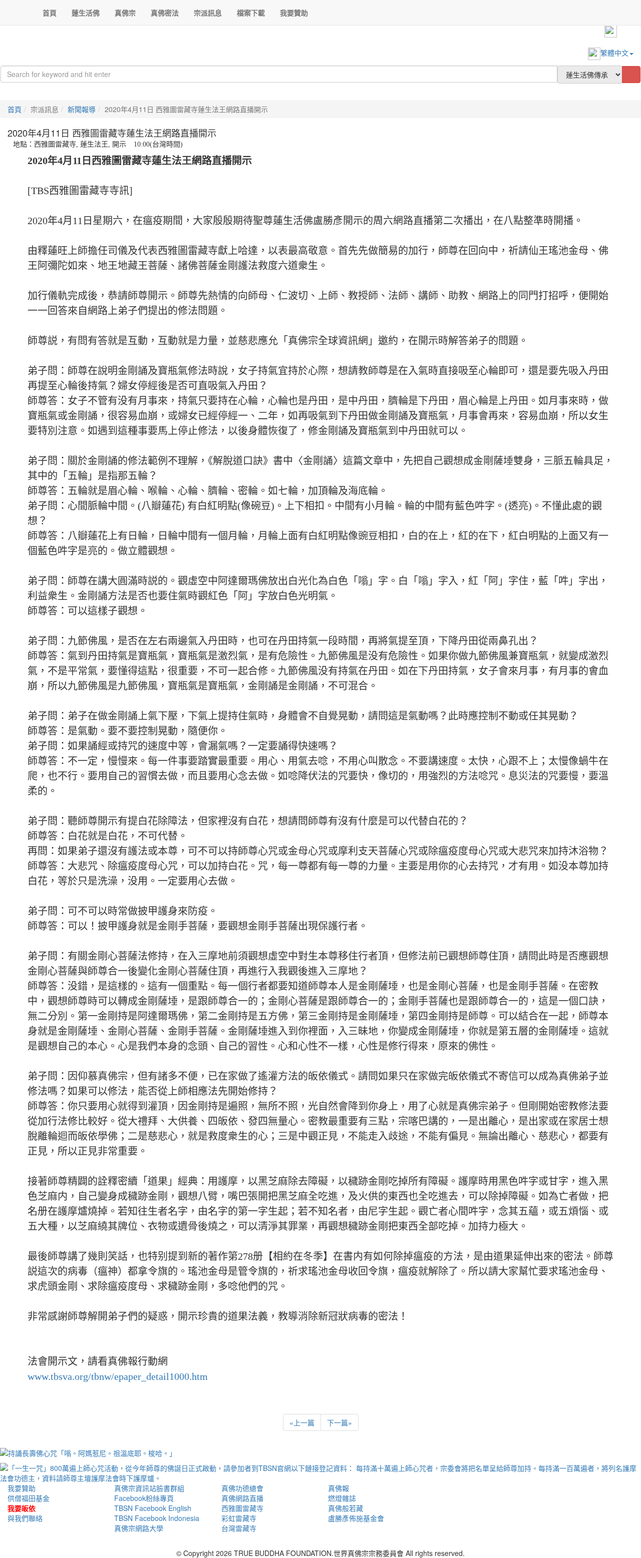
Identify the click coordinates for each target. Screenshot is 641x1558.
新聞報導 (82, 109)
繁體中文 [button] (614, 53)
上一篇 (301, 1422)
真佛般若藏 (345, 1508)
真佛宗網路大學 (138, 1528)
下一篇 (339, 1422)
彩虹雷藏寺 (238, 1518)
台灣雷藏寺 (238, 1528)
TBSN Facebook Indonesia (156, 1518)
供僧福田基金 (29, 1498)
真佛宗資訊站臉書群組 (149, 1488)
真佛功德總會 (242, 1488)
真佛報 (338, 1488)
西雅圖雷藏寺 (242, 1508)
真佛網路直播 (242, 1498)
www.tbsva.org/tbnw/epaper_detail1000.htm (118, 1376)
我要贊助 (22, 1488)
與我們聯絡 (25, 1518)
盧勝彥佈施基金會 (356, 1518)
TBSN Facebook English (152, 1508)
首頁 (15, 109)
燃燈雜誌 (342, 1498)
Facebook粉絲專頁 (144, 1498)
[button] (85, 12)
